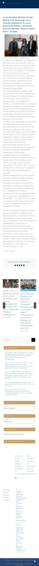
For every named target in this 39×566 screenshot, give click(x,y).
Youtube (6, 495)
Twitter (5, 492)
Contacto (30, 471)
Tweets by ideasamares (14, 434)
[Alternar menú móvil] (35, 3)
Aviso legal (7, 560)
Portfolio (30, 461)
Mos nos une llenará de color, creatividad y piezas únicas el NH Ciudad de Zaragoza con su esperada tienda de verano (18, 392)
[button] (4, 305)
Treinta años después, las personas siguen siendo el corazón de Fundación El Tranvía (19, 384)
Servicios (30, 458)
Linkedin (6, 497)
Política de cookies (30, 560)
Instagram (7, 500)
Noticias (12, 251)
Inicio (29, 456)
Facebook (6, 490)
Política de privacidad (17, 560)
